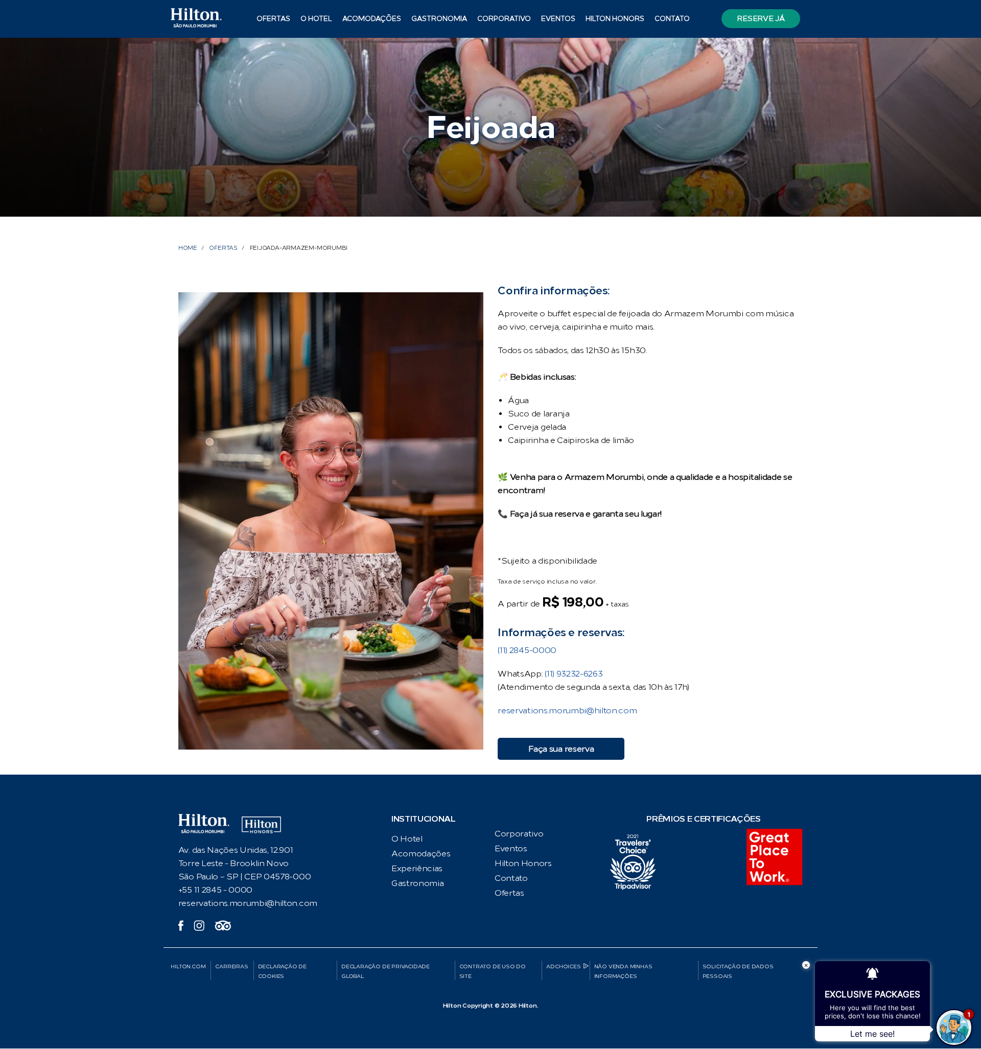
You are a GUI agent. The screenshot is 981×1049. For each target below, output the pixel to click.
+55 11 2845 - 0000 (215, 890)
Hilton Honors (615, 18)
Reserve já (760, 18)
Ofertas (273, 18)
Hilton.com (188, 966)
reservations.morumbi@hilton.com (567, 710)
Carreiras (231, 966)
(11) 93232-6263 (573, 674)
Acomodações (420, 853)
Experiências (416, 868)
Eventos (558, 18)
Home (187, 248)
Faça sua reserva (561, 749)
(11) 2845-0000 (527, 650)
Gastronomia (439, 18)
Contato (672, 18)
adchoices (563, 966)
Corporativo (504, 18)
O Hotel (407, 839)
